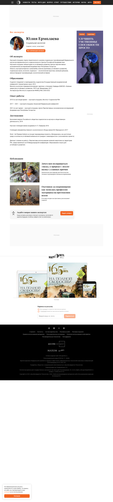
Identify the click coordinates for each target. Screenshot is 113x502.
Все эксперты (17, 32)
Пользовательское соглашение (56, 334)
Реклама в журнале (78, 332)
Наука (83, 2)
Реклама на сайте (65, 332)
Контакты (40, 332)
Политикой (44, 311)
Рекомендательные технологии (51, 336)
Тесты (33, 2)
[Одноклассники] (59, 328)
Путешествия (65, 2)
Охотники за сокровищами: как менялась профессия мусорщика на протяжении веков (56, 191)
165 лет (97, 2)
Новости (26, 2)
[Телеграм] (64, 328)
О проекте (32, 332)
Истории (76, 2)
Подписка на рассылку (45, 306)
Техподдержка (66, 336)
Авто (90, 2)
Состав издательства (51, 332)
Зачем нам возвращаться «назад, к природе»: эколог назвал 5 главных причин (55, 166)
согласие (45, 309)
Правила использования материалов (33, 334)
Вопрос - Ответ (53, 2)
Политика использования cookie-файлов (78, 334)
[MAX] (49, 328)
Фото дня (42, 2)
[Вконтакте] (54, 328)
